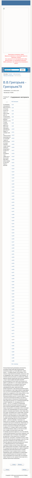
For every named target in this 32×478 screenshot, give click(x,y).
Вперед (20, 464)
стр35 (13, 205)
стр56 (13, 269)
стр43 (13, 229)
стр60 (13, 281)
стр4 (13, 110)
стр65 (13, 296)
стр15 (13, 144)
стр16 (13, 147)
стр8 (13, 123)
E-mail (19, 92)
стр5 (13, 113)
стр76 (13, 330)
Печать (16, 92)
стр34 (13, 202)
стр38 (13, 214)
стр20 (13, 159)
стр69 (13, 309)
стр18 (13, 153)
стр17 (13, 150)
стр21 (13, 162)
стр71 (13, 315)
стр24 (13, 171)
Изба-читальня (16, 74)
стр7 (13, 119)
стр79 (13, 339)
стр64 (13, 293)
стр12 (13, 135)
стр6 (13, 116)
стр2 (13, 104)
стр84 (13, 354)
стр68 (13, 306)
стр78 (13, 336)
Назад (13, 464)
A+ (25, 78)
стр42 (13, 226)
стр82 (13, 348)
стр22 (13, 165)
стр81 (13, 345)
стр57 (13, 272)
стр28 (13, 184)
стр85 (13, 357)
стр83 (13, 351)
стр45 (13, 235)
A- (28, 78)
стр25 (13, 174)
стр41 (13, 223)
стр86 (13, 361)
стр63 (13, 290)
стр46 (13, 238)
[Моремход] (9, 2)
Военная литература (8, 75)
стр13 (13, 138)
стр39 (13, 217)
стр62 (13, 287)
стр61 (13, 284)
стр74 (13, 324)
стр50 (13, 251)
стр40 (13, 220)
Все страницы (15, 364)
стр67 (13, 303)
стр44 (13, 232)
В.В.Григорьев (15, 101)
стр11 (13, 132)
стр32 (13, 196)
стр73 (13, 321)
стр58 (13, 275)
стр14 (13, 141)
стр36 (13, 208)
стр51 (13, 254)
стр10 (13, 129)
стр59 (13, 278)
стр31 (13, 193)
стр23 (13, 168)
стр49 (13, 248)
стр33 (13, 199)
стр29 (13, 187)
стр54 (13, 263)
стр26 (13, 177)
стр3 (13, 107)
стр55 (13, 266)
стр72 (13, 318)
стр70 (13, 312)
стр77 (13, 333)
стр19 (13, 156)
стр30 (13, 190)
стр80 (13, 342)
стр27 (13, 181)
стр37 (13, 211)
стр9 (13, 126)
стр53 (13, 257)
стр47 (13, 242)
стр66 (13, 300)
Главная (10, 74)
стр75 (13, 327)
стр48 (13, 245)
